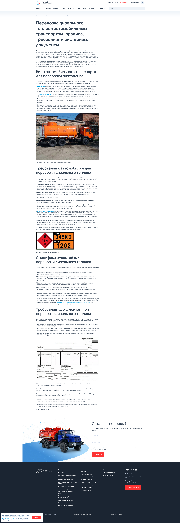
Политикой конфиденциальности (112, 448)
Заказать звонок (133, 487)
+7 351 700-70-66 (112, 3)
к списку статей (43, 409)
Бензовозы (41, 86)
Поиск (143, 8)
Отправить (98, 454)
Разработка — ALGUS (116, 514)
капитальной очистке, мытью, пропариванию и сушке (73, 302)
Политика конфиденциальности (82, 514)
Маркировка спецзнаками (45, 211)
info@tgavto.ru (135, 2)
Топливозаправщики (44, 94)
